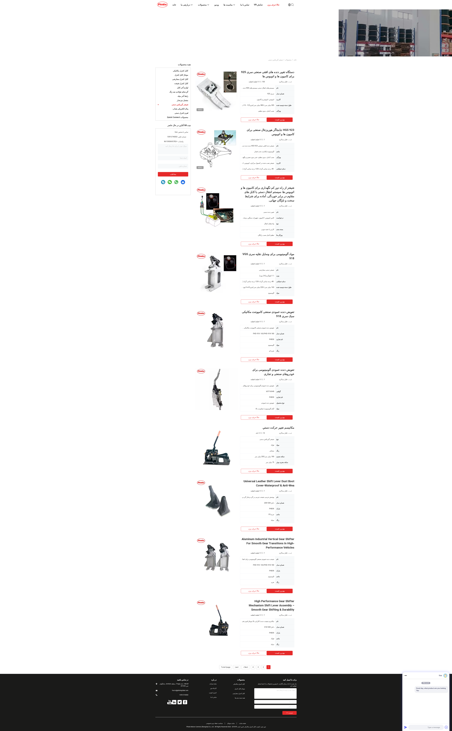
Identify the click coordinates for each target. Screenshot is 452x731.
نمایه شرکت (213, 684)
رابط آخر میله (183, 96)
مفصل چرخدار (182, 100)
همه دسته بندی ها (240, 698)
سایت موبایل (231, 723)
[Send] (406, 727)
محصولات (288, 60)
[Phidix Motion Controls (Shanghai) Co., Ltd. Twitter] (180, 702)
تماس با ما (213, 697)
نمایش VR (258, 4)
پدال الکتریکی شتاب (180, 109)
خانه (295, 60)
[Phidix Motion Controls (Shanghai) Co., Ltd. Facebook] (185, 702)
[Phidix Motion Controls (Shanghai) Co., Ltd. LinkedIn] (174, 702)
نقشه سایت (242, 723)
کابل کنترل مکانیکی (180, 71)
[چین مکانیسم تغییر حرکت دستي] (216, 447)
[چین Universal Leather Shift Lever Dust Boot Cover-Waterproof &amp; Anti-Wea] (216, 500)
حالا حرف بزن (253, 120)
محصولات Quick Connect (177, 117)
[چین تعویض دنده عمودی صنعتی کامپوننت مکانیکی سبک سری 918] (216, 331)
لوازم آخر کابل (182, 88)
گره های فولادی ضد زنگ (178, 92)
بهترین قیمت (280, 120)
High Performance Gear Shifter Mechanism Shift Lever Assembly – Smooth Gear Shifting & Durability (271, 605)
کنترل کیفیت (213, 693)
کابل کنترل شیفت (181, 83)
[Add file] (446, 727)
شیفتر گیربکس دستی (180, 104)
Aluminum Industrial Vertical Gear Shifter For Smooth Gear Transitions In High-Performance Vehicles (268, 543)
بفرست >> (289, 713)
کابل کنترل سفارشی (180, 79)
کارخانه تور (213, 688)
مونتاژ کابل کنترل (181, 75)
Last (236, 667)
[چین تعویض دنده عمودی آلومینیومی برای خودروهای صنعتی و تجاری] (216, 389)
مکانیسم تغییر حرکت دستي (278, 427)
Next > (245, 667)
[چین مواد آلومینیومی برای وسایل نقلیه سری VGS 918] (216, 273)
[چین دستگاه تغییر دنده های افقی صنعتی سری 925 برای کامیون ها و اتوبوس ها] (216, 91)
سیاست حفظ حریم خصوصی (214, 723)
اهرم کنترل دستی (181, 113)
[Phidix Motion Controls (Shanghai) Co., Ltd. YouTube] (169, 702)
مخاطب (173, 174)
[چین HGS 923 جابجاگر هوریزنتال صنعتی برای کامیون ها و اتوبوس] (216, 149)
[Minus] (405, 675)
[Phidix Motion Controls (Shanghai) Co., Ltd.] (162, 4)
